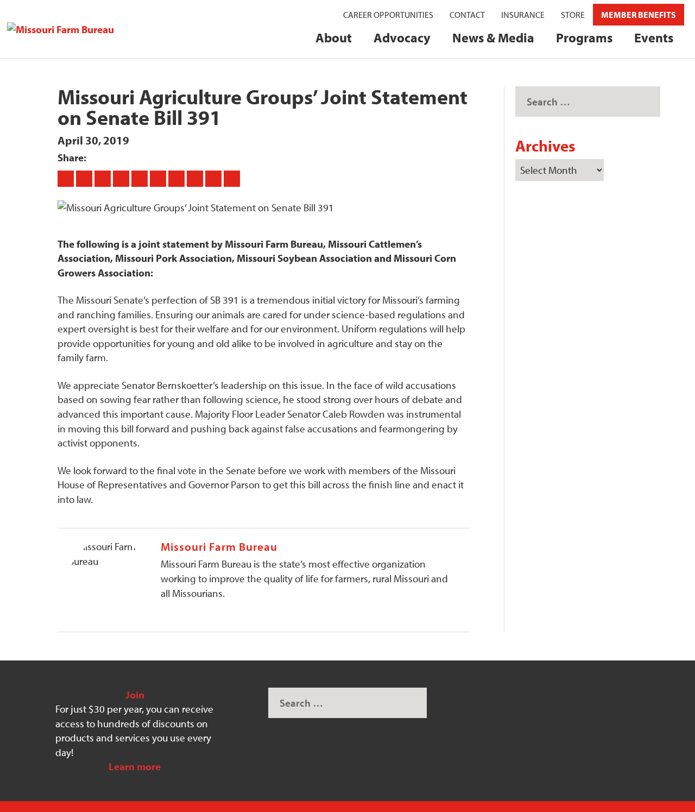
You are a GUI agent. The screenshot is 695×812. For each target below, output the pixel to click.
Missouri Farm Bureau (219, 546)
